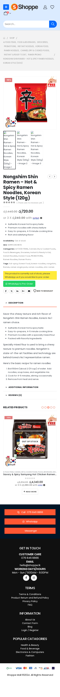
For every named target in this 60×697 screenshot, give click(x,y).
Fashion (30, 655)
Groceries (25, 252)
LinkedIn (17, 291)
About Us (30, 619)
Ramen (6, 267)
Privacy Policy (30, 601)
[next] (54, 176)
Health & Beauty (30, 645)
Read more (31, 491)
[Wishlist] (52, 7)
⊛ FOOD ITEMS (21, 249)
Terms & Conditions (30, 594)
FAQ (30, 604)
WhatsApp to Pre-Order (20, 283)
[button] (7, 103)
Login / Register (30, 630)
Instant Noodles (10, 256)
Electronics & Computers (30, 652)
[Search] (53, 24)
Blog (30, 626)
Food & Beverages (11, 252)
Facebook (5, 291)
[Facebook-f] (26, 578)
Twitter (11, 291)
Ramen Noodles (10, 259)
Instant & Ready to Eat (40, 252)
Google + (23, 291)
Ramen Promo (25, 259)
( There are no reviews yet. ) (30, 202)
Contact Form (30, 623)
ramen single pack (19, 267)
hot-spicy (13, 263)
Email (29, 291)
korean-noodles (38, 263)
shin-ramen (49, 267)
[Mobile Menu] (6, 7)
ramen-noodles (35, 267)
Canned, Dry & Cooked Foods (42, 249)
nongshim (51, 263)
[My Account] (45, 7)
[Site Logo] (24, 7)
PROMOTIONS (37, 256)
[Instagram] (34, 578)
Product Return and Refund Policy (30, 597)
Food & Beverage (30, 648)
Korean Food (24, 256)
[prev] (50, 176)
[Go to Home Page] (4, 38)
